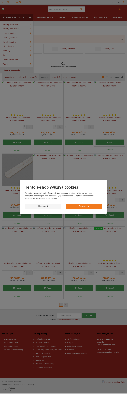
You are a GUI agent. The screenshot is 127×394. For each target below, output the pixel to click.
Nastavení (43, 206)
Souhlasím (84, 206)
